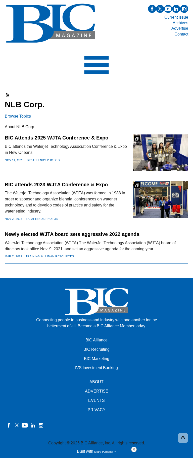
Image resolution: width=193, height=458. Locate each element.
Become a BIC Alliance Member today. (112, 326)
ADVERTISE (96, 391)
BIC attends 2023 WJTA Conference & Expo (56, 184)
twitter (160, 9)
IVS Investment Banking (96, 368)
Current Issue (176, 17)
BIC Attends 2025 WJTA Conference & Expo (56, 137)
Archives (180, 23)
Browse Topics (18, 116)
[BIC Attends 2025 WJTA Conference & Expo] (160, 152)
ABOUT (96, 382)
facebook (152, 9)
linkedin (176, 9)
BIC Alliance (96, 340)
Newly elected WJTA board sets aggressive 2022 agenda (72, 234)
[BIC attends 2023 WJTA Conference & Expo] (160, 199)
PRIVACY (97, 410)
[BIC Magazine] (50, 43)
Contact (181, 34)
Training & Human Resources (50, 256)
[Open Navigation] (96, 66)
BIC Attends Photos (43, 160)
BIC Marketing (96, 359)
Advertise (179, 28)
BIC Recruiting (96, 349)
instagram (184, 9)
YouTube (25, 425)
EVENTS (96, 400)
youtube (168, 9)
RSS (8, 95)
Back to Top (183, 438)
